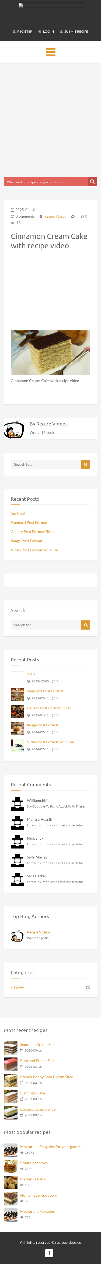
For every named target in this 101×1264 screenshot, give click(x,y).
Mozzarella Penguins (37, 1211)
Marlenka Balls (32, 1179)
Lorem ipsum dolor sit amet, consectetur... (56, 825)
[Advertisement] (50, 119)
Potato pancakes (34, 1162)
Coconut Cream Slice (37, 1109)
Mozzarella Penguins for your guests (50, 1146)
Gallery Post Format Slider (33, 531)
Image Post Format (26, 540)
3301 (31, 674)
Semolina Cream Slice (38, 1044)
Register (24, 31)
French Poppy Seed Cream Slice (46, 1076)
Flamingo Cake (32, 1093)
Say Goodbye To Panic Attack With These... (56, 806)
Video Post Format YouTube (34, 550)
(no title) (18, 513)
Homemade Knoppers (38, 1195)
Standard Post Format (29, 522)
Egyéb (19, 987)
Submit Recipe (76, 31)
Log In (48, 31)
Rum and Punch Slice (37, 1060)
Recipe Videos (55, 216)
